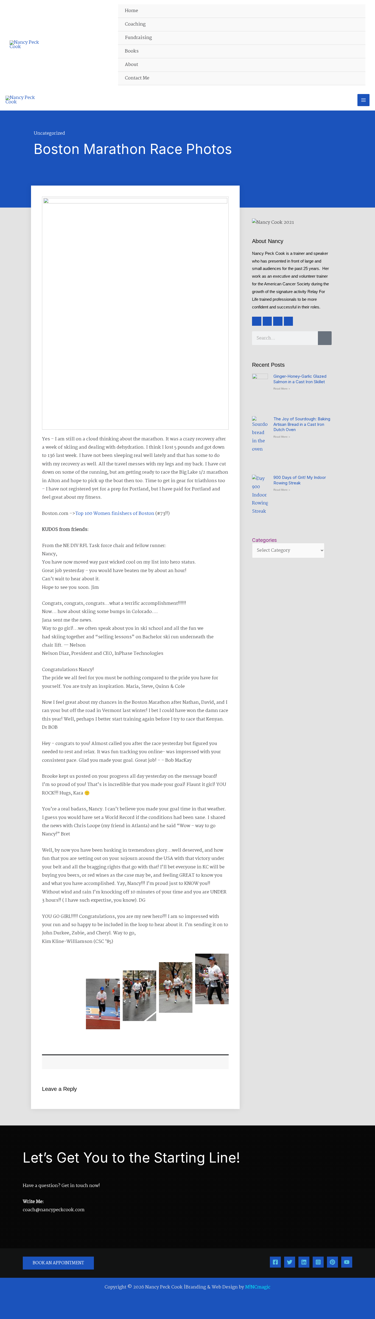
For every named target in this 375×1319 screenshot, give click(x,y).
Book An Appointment (58, 1263)
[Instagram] (318, 1262)
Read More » (281, 388)
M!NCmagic (257, 1287)
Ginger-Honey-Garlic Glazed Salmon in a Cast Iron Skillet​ (299, 379)
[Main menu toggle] (363, 100)
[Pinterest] (332, 1262)
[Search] (325, 338)
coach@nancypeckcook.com (54, 1210)
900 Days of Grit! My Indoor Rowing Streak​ (299, 480)
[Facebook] (275, 1262)
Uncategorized (49, 133)
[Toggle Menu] (358, 24)
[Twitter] (289, 1262)
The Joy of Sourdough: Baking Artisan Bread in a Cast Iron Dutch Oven (301, 424)
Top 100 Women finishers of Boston (114, 513)
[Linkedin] (303, 1262)
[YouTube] (346, 1262)
